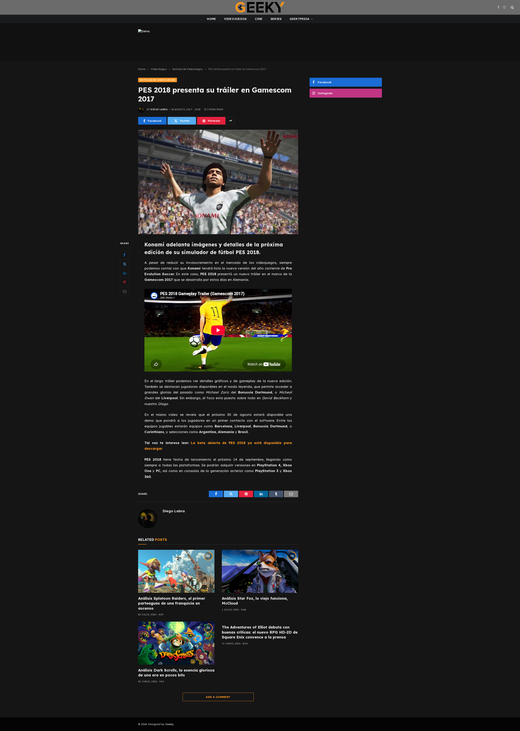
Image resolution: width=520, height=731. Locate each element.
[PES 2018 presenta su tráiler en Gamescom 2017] (218, 182)
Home (211, 19)
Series (276, 19)
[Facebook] (124, 255)
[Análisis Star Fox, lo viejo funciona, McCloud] (260, 571)
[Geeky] (260, 7)
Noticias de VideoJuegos (157, 80)
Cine (259, 19)
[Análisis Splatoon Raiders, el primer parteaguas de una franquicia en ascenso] (176, 571)
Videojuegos (235, 19)
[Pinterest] (124, 282)
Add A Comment (218, 697)
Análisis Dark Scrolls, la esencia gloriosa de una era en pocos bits (176, 672)
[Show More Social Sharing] (230, 121)
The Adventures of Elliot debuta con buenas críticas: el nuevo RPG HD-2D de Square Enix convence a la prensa (260, 632)
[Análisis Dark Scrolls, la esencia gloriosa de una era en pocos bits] (176, 643)
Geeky (169, 724)
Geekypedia (299, 19)
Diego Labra (159, 109)
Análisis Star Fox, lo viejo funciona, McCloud (255, 601)
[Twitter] (124, 264)
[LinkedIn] (124, 273)
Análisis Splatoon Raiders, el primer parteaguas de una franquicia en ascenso (171, 603)
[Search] (512, 7)
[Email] (124, 291)
